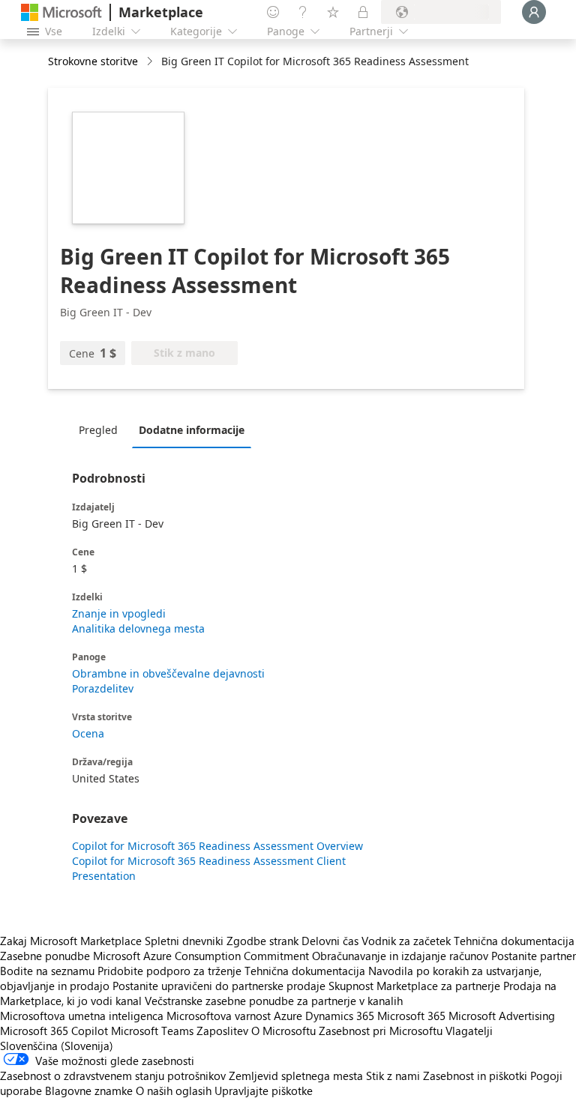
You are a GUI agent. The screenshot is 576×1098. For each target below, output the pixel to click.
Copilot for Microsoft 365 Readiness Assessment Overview (217, 846)
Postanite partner (533, 955)
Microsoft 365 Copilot (54, 1030)
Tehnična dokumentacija (514, 940)
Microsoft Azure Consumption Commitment (202, 955)
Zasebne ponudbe (45, 955)
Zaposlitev (222, 1030)
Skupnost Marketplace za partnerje (414, 985)
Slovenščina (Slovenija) (56, 1045)
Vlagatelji (469, 1030)
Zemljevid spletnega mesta (296, 1075)
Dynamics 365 (339, 1015)
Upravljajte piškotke (263, 1090)
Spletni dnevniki (184, 940)
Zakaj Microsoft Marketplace (71, 940)
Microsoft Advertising (501, 1015)
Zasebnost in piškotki (475, 1075)
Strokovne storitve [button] (93, 61)
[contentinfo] (151, 61)
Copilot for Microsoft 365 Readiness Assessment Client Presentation (209, 868)
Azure (288, 1015)
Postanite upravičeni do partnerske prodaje (219, 985)
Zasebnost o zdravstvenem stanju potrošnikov (113, 1075)
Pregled (98, 430)
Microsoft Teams (152, 1030)
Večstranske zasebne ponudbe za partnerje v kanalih (274, 1000)
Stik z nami (393, 1075)
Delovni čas (330, 940)
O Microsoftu (283, 1030)
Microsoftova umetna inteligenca (82, 1015)
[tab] (102, 429)
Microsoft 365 (411, 1015)
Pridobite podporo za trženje (170, 970)
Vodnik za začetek (406, 940)
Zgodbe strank (262, 940)
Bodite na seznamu (47, 970)
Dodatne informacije (191, 430)
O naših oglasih (174, 1090)
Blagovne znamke (89, 1090)
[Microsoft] (61, 12)
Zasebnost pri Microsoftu (380, 1030)
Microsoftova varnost (218, 1015)
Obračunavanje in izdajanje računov (400, 955)
